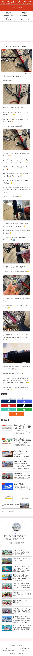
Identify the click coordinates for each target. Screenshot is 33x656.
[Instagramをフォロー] (24, 401)
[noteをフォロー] (8, 409)
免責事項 (24, 650)
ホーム (9, 648)
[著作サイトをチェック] (8, 401)
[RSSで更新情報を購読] (16, 414)
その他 (4, 394)
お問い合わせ (25, 648)
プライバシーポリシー (9, 650)
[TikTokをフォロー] (24, 405)
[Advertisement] (16, 32)
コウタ (16, 533)
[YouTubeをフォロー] (8, 405)
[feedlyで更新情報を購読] (24, 409)
